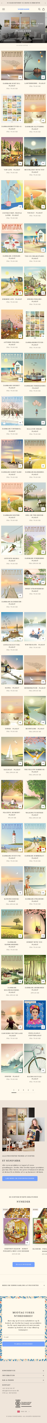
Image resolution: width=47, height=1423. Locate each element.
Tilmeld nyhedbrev (23, 1344)
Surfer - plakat (12, 1076)
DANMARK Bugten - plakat (12, 516)
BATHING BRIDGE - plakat (12, 900)
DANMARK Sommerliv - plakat (35, 857)
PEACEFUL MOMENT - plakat (12, 814)
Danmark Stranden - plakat (35, 900)
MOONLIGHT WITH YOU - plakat (35, 171)
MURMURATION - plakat (35, 688)
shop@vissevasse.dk (10, 1390)
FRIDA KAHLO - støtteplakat (35, 1034)
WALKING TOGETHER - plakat (35, 814)
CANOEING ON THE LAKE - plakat (12, 1034)
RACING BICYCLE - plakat (35, 1078)
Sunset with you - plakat (35, 943)
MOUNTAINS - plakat (35, 729)
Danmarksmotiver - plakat (35, 344)
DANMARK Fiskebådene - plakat (35, 387)
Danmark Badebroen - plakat (12, 603)
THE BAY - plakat (35, 213)
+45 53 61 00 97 (8, 1388)
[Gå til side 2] (33, 1090)
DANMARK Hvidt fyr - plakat (12, 857)
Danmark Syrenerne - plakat (35, 559)
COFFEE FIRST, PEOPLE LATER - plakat (12, 214)
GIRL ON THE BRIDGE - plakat (34, 516)
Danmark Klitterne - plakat (35, 128)
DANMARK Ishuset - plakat (12, 387)
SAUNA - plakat (12, 688)
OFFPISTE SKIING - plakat (12, 560)
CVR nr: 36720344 (9, 1393)
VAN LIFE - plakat (12, 170)
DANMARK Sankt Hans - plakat (12, 473)
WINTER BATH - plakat (35, 645)
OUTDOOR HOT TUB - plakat (12, 646)
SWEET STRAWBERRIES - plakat (35, 590)
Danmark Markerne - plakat (35, 473)
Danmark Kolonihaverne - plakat (12, 990)
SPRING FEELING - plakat (35, 300)
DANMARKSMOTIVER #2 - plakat (12, 128)
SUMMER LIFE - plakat (12, 299)
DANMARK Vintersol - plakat (12, 430)
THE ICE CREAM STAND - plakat (35, 257)
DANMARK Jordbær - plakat (12, 257)
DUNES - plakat (12, 729)
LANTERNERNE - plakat (35, 83)
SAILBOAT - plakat (12, 770)
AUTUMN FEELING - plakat (12, 343)
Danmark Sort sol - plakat (12, 85)
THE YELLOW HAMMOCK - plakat (35, 771)
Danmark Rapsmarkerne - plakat (12, 944)
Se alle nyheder (23, 1264)
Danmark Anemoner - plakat (35, 989)
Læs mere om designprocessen (20, 1178)
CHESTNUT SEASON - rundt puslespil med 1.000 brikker (16, 1250)
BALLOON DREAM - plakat (35, 430)
